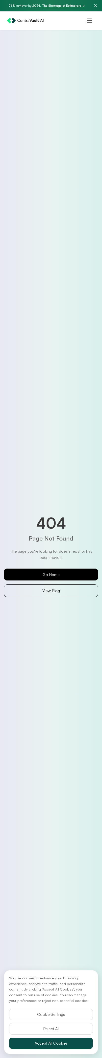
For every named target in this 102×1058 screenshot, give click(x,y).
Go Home (51, 574)
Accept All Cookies (51, 1043)
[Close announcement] (95, 5)
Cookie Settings (51, 1014)
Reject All (51, 1028)
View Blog (51, 590)
